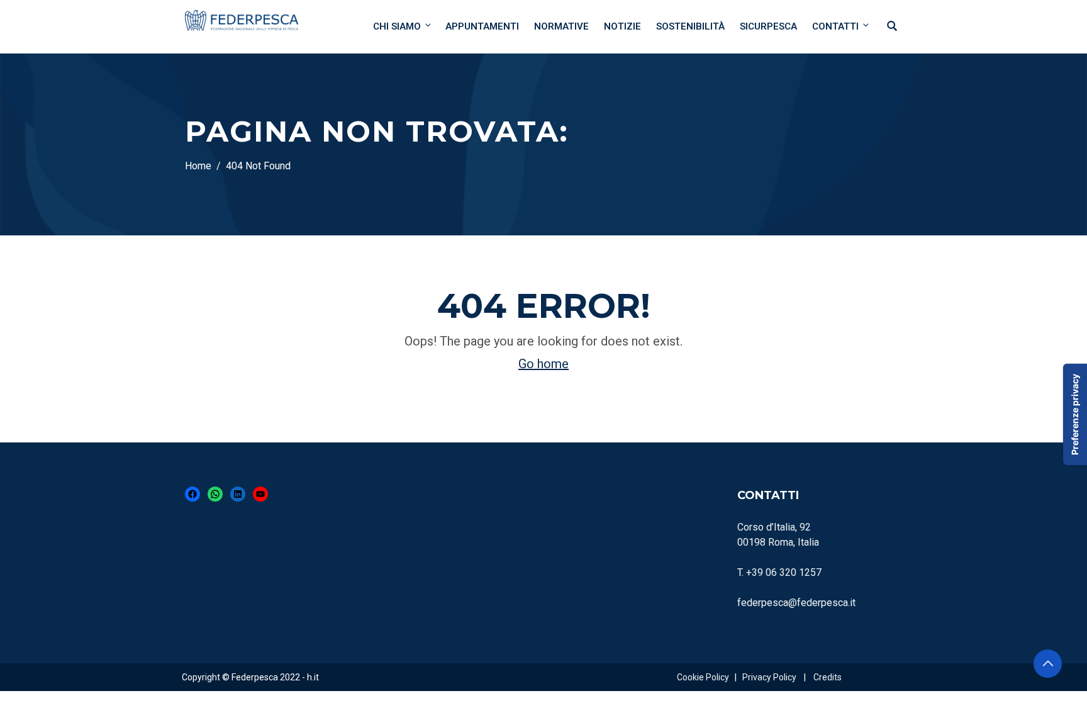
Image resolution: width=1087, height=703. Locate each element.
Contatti (835, 26)
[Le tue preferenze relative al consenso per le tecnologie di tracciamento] (1075, 414)
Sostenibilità (690, 26)
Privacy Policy (769, 677)
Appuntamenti (482, 26)
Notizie (622, 26)
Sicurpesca (768, 26)
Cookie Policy (703, 677)
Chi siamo (397, 26)
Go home (543, 363)
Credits (827, 677)
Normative (561, 26)
